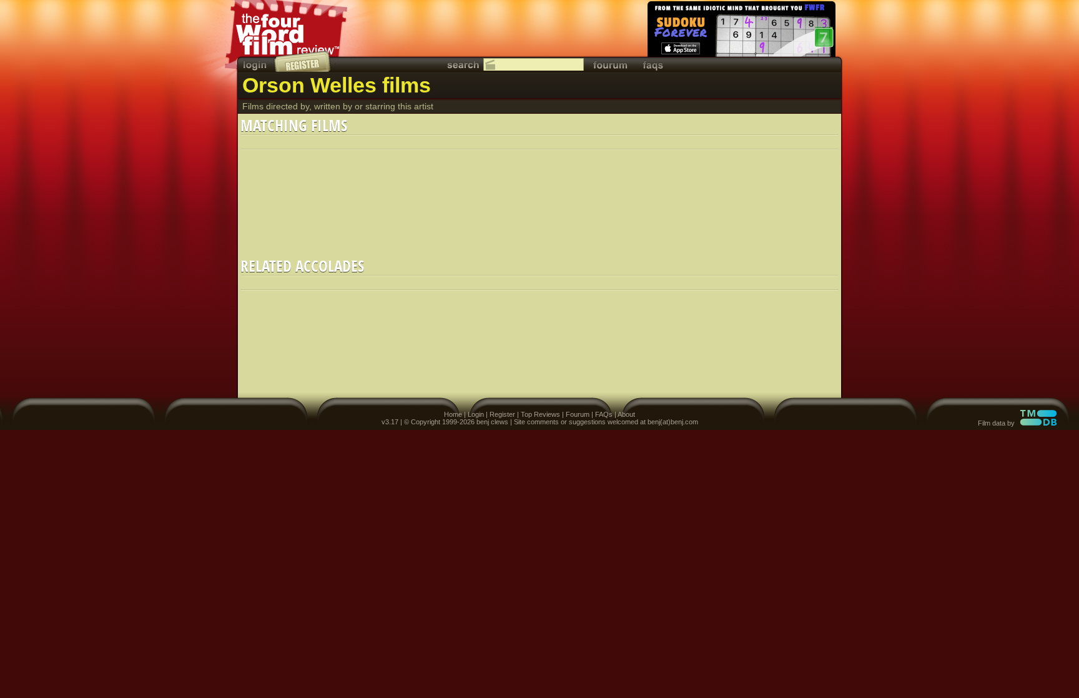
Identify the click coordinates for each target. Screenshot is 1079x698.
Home (453, 414)
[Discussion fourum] (610, 64)
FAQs (604, 414)
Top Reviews (540, 414)
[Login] (256, 64)
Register (502, 414)
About (626, 414)
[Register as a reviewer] (303, 61)
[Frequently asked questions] (653, 64)
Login (476, 414)
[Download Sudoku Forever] (740, 31)
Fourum (577, 414)
